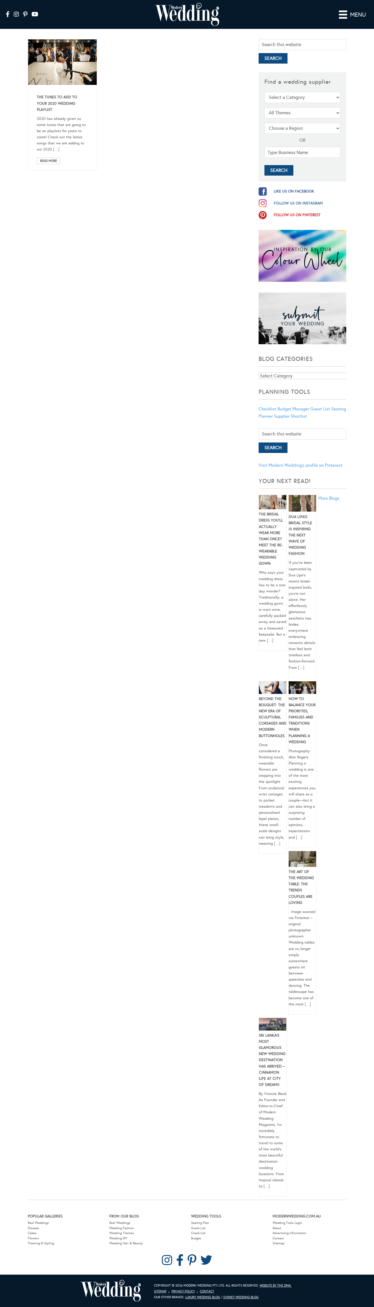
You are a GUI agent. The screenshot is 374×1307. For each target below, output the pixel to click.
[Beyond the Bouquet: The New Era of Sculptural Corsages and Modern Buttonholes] (272, 688)
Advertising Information (289, 1233)
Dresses (33, 1228)
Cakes (32, 1233)
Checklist (267, 409)
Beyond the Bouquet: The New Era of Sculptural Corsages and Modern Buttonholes (272, 717)
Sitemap (278, 1243)
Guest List (320, 409)
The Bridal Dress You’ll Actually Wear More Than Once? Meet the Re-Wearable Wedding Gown (271, 539)
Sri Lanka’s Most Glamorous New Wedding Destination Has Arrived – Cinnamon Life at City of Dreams (272, 1060)
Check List (198, 1233)
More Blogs (328, 498)
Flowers (33, 1238)
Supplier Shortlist (290, 416)
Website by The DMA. (275, 1285)
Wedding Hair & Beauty (126, 1243)
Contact (278, 1238)
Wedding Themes (121, 1233)
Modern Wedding (111, 1291)
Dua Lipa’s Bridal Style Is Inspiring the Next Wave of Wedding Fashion (300, 535)
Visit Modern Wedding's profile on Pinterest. (301, 465)
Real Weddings (38, 1223)
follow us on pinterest (297, 215)
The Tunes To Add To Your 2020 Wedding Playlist (57, 103)
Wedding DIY (118, 1238)
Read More (48, 161)
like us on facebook (294, 191)
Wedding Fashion (121, 1228)
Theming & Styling (41, 1243)
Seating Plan (200, 1223)
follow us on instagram (298, 203)
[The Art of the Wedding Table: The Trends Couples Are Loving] (302, 860)
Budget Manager (293, 409)
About (277, 1228)
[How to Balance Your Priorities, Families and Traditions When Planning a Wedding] (302, 688)
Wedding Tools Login (287, 1223)
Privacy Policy (183, 1291)
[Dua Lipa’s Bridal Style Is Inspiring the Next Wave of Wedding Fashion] (302, 504)
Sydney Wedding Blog (241, 1297)
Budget (196, 1238)
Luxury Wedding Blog (202, 1297)
